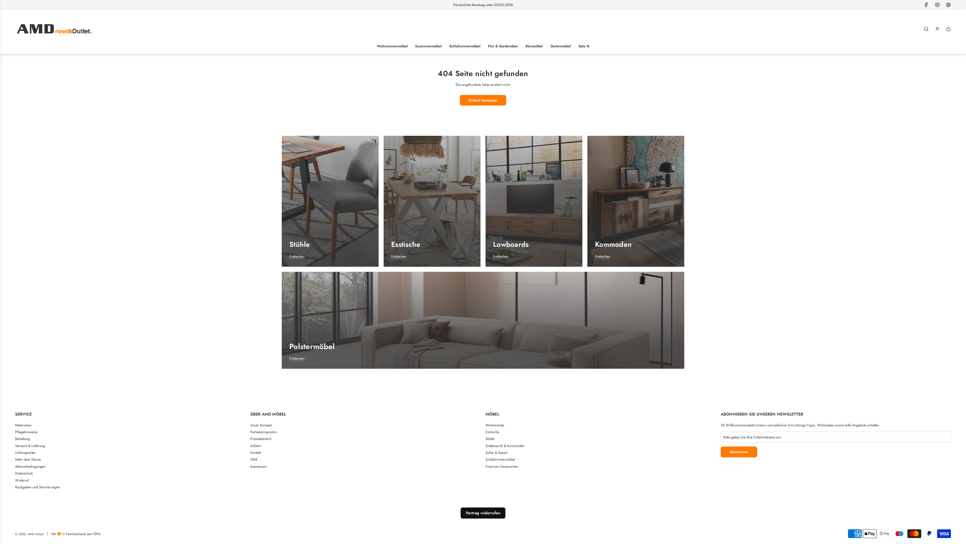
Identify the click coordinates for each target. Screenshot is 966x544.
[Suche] (926, 29)
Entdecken (296, 256)
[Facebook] (926, 4)
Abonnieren (739, 451)
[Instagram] (937, 4)
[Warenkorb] (948, 29)
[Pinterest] (948, 4)
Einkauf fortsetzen (483, 100)
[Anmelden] (937, 29)
